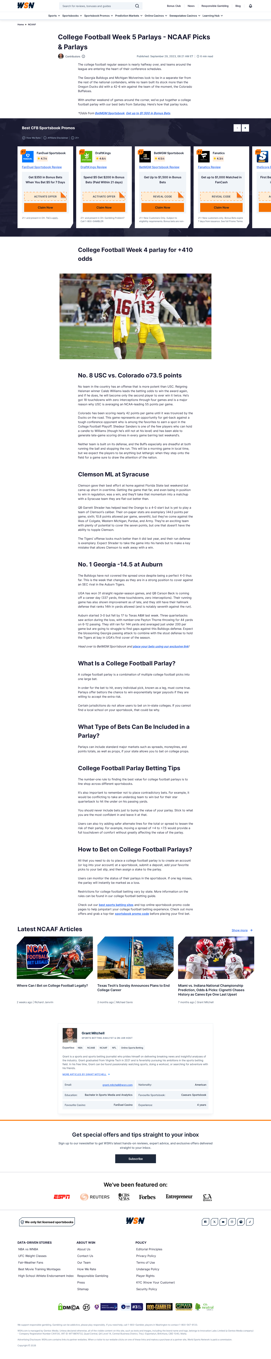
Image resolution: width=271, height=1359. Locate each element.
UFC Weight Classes (32, 1256)
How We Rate (86, 1269)
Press (81, 1282)
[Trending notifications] (250, 6)
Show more (240, 930)
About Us (83, 1249)
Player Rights (145, 1276)
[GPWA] (184, 1306)
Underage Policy (147, 1269)
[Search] (137, 6)
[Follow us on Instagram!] (232, 1222)
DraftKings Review (94, 167)
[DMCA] (69, 1306)
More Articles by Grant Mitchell (84, 1074)
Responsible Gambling (215, 5)
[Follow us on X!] (214, 1222)
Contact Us (85, 1256)
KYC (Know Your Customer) (155, 1282)
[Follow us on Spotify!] (241, 1222)
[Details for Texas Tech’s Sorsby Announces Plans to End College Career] (135, 958)
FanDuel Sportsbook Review (42, 167)
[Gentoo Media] (131, 1306)
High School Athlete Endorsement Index (46, 1276)
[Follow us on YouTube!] (223, 1222)
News (191, 5)
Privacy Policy (146, 1256)
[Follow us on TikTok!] (249, 1222)
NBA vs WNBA (28, 1249)
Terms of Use (145, 1262)
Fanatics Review (209, 167)
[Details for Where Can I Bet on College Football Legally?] (55, 958)
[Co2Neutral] (204, 1306)
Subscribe (135, 1159)
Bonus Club (174, 5)
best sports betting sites (116, 905)
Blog (238, 5)
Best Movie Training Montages (39, 1269)
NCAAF (32, 24)
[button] (237, 128)
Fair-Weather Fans (30, 1262)
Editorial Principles (149, 1249)
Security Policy (146, 1289)
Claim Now (45, 207)
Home (21, 24)
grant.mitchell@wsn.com (118, 1084)
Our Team (84, 1262)
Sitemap (83, 1289)
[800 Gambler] (159, 1306)
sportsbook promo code (132, 913)
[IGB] (105, 1306)
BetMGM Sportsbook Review (159, 167)
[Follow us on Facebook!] (205, 1222)
